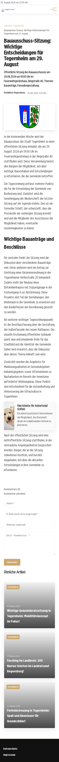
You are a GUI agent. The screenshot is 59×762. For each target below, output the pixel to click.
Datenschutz (10, 748)
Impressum (9, 754)
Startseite (8, 25)
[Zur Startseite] (8, 9)
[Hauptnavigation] (52, 9)
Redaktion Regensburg (14, 92)
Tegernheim (18, 25)
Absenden (12, 562)
